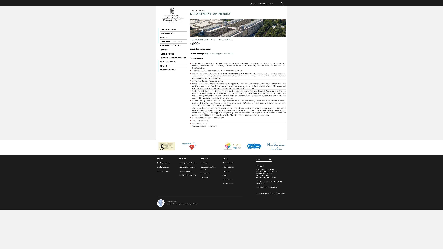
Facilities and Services (187, 175)
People (163, 38)
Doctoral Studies (167, 62)
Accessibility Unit (229, 183)
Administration (228, 167)
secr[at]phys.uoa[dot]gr (269, 187)
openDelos (205, 173)
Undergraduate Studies (170, 41)
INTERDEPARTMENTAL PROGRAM (173, 58)
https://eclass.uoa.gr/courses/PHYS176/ (219, 54)
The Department (167, 34)
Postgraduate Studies (202, 40)
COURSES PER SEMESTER (225, 40)
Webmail (204, 163)
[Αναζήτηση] (282, 3)
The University (228, 163)
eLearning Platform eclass (208, 168)
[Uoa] (161, 203)
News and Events (167, 30)
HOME (192, 40)
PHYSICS (213, 40)
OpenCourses (228, 179)
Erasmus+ (226, 171)
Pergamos (205, 177)
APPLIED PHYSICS (167, 54)
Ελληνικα (261, 3)
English (253, 3)
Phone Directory (163, 171)
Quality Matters (167, 70)
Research (164, 66)
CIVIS (225, 175)
